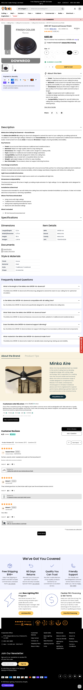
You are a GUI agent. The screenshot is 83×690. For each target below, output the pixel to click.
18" (58, 53)
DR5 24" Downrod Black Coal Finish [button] (16, 523)
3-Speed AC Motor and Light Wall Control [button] (18, 497)
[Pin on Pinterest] (62, 113)
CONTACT (65, 3)
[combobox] (40, 9)
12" (52, 53)
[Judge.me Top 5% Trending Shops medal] (65, 622)
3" (46, 53)
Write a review (71, 429)
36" (70, 53)
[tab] (10, 356)
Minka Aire (53, 29)
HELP (59, 3)
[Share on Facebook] (52, 113)
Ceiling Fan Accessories (22, 23)
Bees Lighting (10, 682)
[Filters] (69, 443)
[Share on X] (57, 113)
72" (54, 57)
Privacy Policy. (13, 670)
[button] (2, 20)
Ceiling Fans (10, 23)
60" (48, 57)
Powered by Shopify (21, 682)
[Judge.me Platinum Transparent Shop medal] (44, 622)
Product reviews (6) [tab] (8, 442)
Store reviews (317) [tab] (21, 442)
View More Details (50, 107)
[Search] (63, 9)
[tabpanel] (41, 380)
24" (64, 53)
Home (3, 23)
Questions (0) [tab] (32, 442)
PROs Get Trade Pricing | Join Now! (12, 3)
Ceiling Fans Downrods (38, 23)
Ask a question (71, 433)
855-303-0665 (75, 3)
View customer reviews (11, 420)
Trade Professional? (61, 43)
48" (76, 53)
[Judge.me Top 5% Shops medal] (58, 622)
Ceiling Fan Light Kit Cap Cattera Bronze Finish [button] (20, 471)
